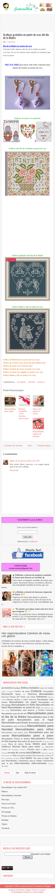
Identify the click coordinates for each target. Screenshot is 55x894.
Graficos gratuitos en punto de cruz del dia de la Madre (26, 36)
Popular (7, 773)
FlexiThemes (20, 890)
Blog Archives (30, 773)
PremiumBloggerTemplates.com (22, 892)
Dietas (19, 694)
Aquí (38, 360)
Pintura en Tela (8, 808)
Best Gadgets (39, 892)
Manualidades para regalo (10, 410)
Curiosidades (48, 691)
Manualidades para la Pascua (14, 726)
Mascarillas (23, 741)
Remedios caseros (47, 753)
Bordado (5, 820)
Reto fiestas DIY (7, 755)
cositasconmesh (26, 886)
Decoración (9, 694)
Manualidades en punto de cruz (24, 707)
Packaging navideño (19, 749)
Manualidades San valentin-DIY (14, 787)
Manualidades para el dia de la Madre (27, 714)
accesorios (7, 688)
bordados (34, 688)
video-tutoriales (22, 763)
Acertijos (17, 688)
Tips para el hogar (41, 758)
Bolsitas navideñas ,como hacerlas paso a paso (24, 414)
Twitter (31, 382)
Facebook (21, 382)
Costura (37, 691)
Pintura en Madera (9, 816)
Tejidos (4, 824)
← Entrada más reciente (12, 446)
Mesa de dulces (16, 744)
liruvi (12, 461)
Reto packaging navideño (11, 758)
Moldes (29, 744)
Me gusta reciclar (35, 741)
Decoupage (6, 812)
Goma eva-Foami (9, 804)
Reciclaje (5, 800)
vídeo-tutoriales (39, 763)
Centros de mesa (23, 691)
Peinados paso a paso (38, 749)
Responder (14, 470)
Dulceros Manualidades (40, 694)
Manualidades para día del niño (15, 713)
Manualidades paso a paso (32, 735)
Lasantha (42, 890)
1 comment (10, 42)
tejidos (29, 758)
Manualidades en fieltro (23, 705)
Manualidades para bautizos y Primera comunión (31, 710)
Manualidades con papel (23, 702)
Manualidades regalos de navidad (38, 434)
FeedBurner (33, 541)
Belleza (25, 688)
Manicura (33, 699)
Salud (23, 758)
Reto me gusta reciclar (22, 755)
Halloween (42, 697)
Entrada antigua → (45, 446)
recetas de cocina (17, 752)
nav (44, 747)
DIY (25, 694)
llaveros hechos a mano (18, 700)
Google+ (41, 382)
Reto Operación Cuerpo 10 (42, 755)
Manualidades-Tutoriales (11, 795)
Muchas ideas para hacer (27, 746)
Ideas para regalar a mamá (37, 411)
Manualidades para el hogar (35, 720)
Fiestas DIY (15, 697)
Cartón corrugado (8, 691)
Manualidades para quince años (15, 732)
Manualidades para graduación (41, 723)
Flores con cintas (28, 697)
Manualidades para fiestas (15, 722)
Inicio (30, 446)
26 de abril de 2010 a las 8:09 (27, 461)
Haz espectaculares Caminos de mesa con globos (26, 635)
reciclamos (33, 752)
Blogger (47, 886)
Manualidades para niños (34, 729)
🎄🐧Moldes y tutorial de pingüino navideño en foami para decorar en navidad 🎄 (31, 576)
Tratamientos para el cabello (30, 761)
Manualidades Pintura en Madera (16, 739)
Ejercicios (6, 697)
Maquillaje (13, 741)
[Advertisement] (24, 23)
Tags (17, 773)
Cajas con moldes (46, 688)
